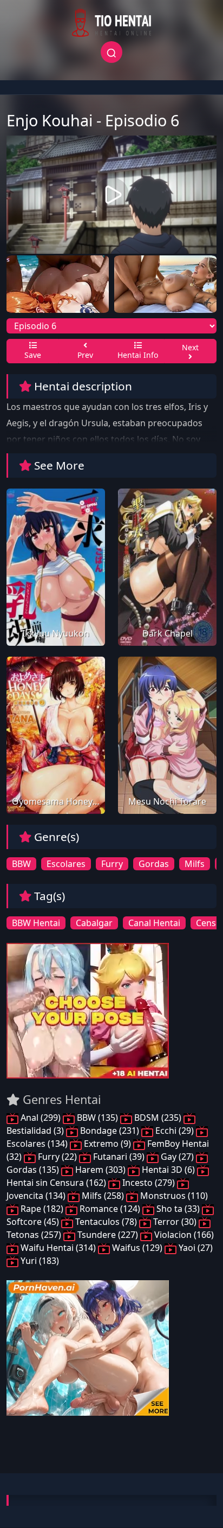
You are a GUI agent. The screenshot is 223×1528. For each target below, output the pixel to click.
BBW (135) (97, 1117)
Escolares (66, 864)
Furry (112, 864)
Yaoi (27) (194, 1248)
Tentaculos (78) (106, 1222)
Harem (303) (100, 1170)
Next (190, 347)
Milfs (195, 864)
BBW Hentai (36, 923)
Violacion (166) (183, 1235)
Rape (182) (41, 1209)
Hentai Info (137, 355)
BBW (21, 864)
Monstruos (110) (173, 1196)
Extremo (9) (107, 1144)
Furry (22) (57, 1157)
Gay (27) (177, 1157)
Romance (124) (109, 1209)
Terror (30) (175, 1222)
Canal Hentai (154, 923)
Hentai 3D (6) (168, 1170)
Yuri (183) (38, 1261)
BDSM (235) (157, 1117)
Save (32, 355)
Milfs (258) (103, 1196)
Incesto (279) (148, 1183)
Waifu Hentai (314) (58, 1248)
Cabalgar (94, 923)
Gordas (154, 864)
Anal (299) (40, 1117)
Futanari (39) (119, 1157)
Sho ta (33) (178, 1209)
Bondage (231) (109, 1131)
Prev (85, 355)
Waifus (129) (137, 1248)
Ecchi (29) (174, 1131)
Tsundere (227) (107, 1235)
